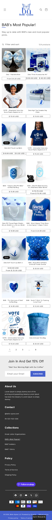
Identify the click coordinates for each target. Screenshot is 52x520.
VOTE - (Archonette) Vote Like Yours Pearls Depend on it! (13, 338)
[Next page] (42, 349)
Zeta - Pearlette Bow (13, 74)
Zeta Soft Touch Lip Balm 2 (13, 263)
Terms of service (26, 518)
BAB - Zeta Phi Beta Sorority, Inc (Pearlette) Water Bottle (37, 186)
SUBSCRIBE (38, 374)
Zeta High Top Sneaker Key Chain (37, 111)
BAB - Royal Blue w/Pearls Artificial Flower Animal (38, 263)
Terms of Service (11, 470)
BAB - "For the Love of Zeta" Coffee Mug (13, 301)
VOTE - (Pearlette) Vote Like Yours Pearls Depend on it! (13, 111)
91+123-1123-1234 (11, 419)
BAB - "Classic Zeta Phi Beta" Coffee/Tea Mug (13, 186)
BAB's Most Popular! (12, 439)
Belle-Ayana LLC (15, 514)
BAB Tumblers (10, 444)
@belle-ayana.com (12, 414)
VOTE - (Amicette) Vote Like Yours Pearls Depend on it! (37, 149)
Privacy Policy (10, 465)
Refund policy (43, 514)
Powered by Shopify (29, 514)
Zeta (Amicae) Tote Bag (37, 338)
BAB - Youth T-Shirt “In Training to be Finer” (37, 301)
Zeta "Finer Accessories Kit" (38, 74)
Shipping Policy (10, 475)
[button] (4, 9)
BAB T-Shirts (10, 449)
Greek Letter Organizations (15, 434)
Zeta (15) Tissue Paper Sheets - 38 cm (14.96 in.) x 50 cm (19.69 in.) (13, 225)
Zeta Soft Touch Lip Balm (13, 148)
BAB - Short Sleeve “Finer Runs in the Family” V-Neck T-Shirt (38, 224)
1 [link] (9, 349)
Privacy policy (13, 518)
